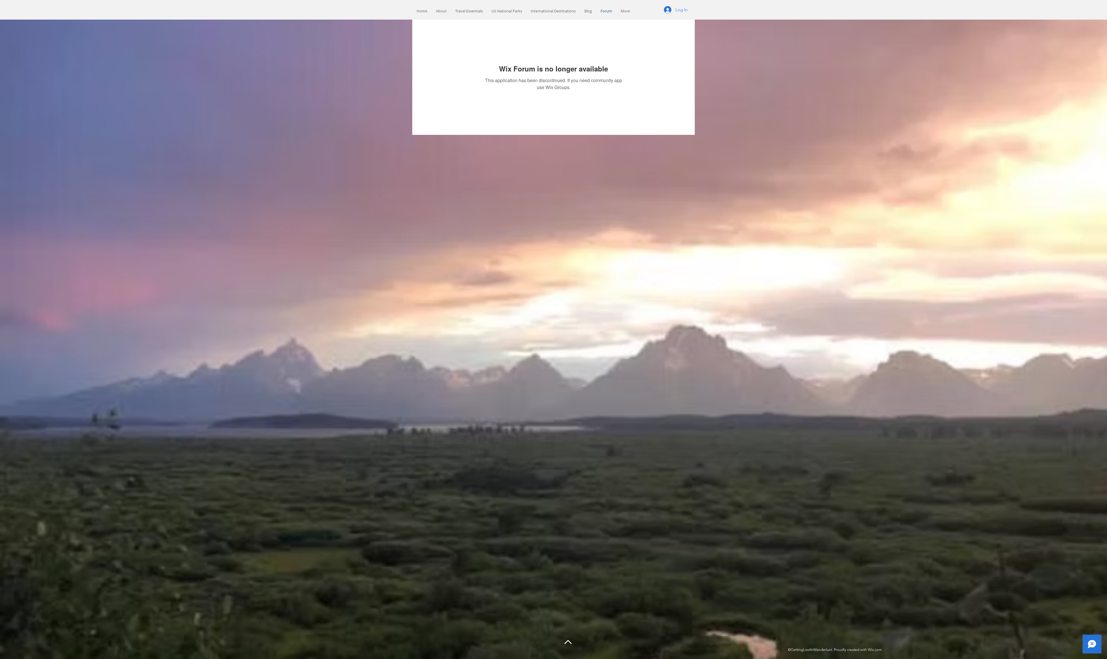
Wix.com (875, 649)
